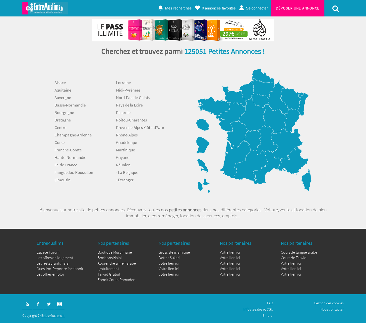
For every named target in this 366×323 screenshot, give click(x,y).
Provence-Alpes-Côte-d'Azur (140, 127)
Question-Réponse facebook (60, 268)
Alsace (60, 82)
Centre (60, 127)
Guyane (122, 157)
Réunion (123, 165)
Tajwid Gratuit (109, 274)
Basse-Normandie (70, 105)
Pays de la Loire (129, 105)
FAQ (270, 303)
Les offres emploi (50, 274)
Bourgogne (64, 112)
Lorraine (123, 82)
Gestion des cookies (329, 303)
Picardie (123, 112)
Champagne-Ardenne (73, 135)
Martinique (125, 150)
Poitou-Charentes (131, 120)
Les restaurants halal (53, 263)
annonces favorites (219, 8)
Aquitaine (63, 90)
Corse (59, 142)
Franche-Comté (68, 150)
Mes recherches (178, 8)
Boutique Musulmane (115, 252)
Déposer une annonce (297, 8)
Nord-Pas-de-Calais (133, 97)
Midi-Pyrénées (128, 90)
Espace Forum (48, 252)
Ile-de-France (66, 165)
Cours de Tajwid (293, 257)
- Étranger (124, 180)
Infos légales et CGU (258, 309)
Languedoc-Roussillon (74, 172)
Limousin (62, 180)
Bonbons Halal (110, 257)
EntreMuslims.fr (53, 315)
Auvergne (63, 97)
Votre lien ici (169, 263)
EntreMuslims (50, 243)
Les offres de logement (55, 257)
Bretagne (63, 120)
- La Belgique (127, 172)
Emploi (267, 315)
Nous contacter (332, 309)
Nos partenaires (113, 243)
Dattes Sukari (169, 257)
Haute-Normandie (70, 157)
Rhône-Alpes (127, 135)
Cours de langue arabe (299, 252)
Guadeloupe (126, 142)
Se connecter (257, 8)
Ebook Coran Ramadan (116, 279)
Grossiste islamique (174, 252)
